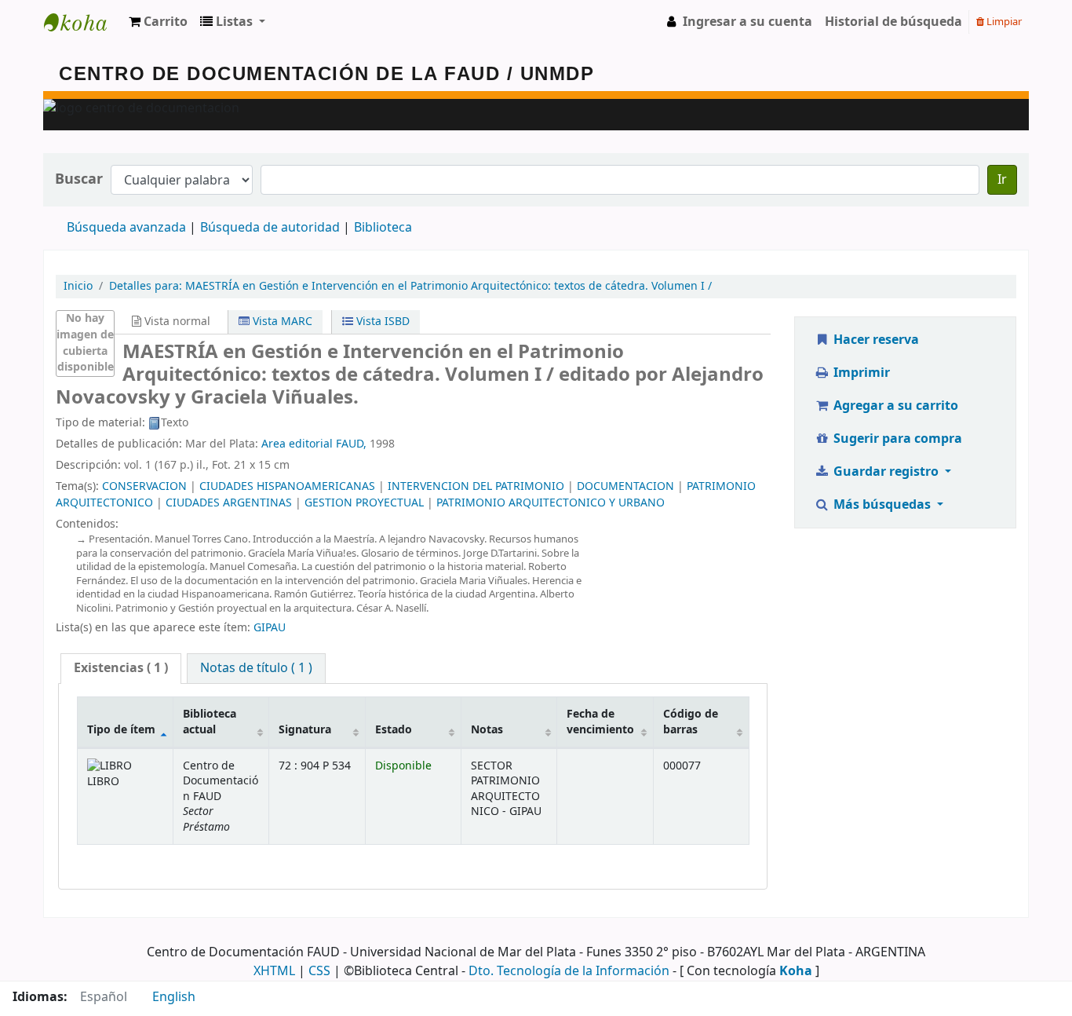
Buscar (79, 179)
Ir (1002, 179)
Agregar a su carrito (894, 406)
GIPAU (269, 627)
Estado (393, 730)
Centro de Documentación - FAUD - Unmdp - (83, 22)
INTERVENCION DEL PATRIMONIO (476, 486)
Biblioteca (383, 227)
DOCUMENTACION (625, 486)
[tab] (120, 668)
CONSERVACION (144, 486)
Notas (487, 730)
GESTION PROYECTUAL (364, 503)
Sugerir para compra (896, 438)
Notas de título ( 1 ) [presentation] (256, 668)
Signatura (305, 730)
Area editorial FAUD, (313, 444)
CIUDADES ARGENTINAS (229, 503)
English (173, 997)
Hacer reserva (874, 340)
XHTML (274, 971)
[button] (158, 22)
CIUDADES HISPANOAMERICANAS (287, 486)
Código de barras (690, 721)
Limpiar (1003, 21)
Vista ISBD (381, 321)
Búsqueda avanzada (126, 227)
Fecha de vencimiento (600, 721)
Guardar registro (886, 471)
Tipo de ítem (121, 730)
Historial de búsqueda (893, 22)
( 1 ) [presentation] (121, 668)
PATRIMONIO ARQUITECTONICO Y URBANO (550, 503)
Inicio (78, 286)
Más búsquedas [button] (882, 504)
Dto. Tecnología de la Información (569, 971)
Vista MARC (281, 321)
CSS (319, 971)
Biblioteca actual (209, 721)
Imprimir (860, 373)
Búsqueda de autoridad (270, 227)
